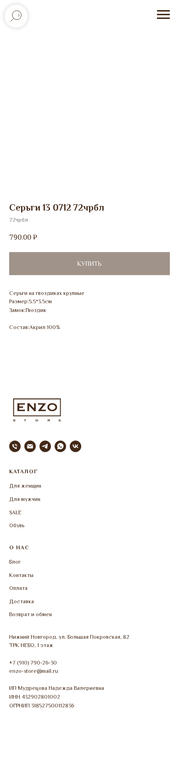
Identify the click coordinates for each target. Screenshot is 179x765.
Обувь (16, 525)
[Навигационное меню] (163, 14)
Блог (15, 562)
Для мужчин (24, 499)
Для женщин (25, 486)
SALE (15, 512)
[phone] (15, 446)
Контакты (21, 575)
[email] (30, 446)
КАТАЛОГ (23, 471)
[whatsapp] (60, 446)
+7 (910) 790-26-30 (33, 662)
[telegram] (45, 446)
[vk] (75, 446)
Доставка (21, 601)
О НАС (19, 547)
